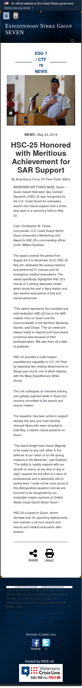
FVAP (50, 621)
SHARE (33, 560)
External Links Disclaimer (35, 617)
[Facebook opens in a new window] (35, 642)
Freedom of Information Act (40, 613)
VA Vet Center (33, 621)
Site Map (12, 613)
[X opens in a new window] (46, 642)
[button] (19, 7)
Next (68, 100)
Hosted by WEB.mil (39, 661)
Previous (14, 100)
